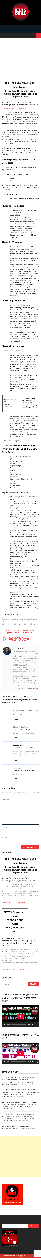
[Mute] (33, 1025)
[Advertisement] (20, 57)
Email (4, 828)
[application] (20, 1016)
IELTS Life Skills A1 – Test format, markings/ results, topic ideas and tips (20, 632)
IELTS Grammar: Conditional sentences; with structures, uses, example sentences (16, 639)
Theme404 (13, 1256)
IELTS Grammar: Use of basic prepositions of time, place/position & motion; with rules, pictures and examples (19, 942)
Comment (6, 799)
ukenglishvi (17, 745)
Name (4, 818)
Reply (17, 719)
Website (5, 838)
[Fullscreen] (37, 1025)
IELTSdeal (23, 108)
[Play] (4, 1025)
